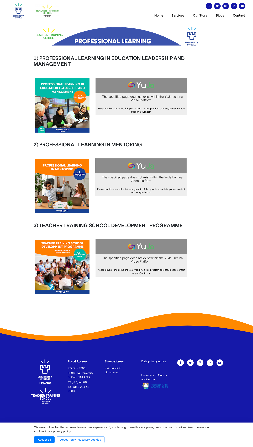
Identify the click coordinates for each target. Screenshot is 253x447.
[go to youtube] (242, 6)
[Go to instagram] (225, 6)
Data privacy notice (153, 361)
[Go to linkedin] (234, 6)
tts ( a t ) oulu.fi (77, 382)
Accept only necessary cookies (80, 439)
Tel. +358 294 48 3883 (78, 389)
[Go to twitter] (217, 6)
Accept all (44, 439)
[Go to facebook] (209, 6)
